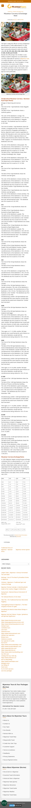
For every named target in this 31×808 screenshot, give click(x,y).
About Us (6, 720)
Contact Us (6, 723)
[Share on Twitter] (12, 530)
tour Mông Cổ (5, 665)
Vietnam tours (5, 626)
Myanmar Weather (8, 791)
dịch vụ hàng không (6, 659)
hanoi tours (4, 667)
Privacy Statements (9, 756)
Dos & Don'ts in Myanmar (10, 772)
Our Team (6, 727)
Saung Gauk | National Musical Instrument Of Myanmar (14, 593)
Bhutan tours (5, 637)
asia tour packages (6, 671)
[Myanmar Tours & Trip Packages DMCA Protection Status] (15, 805)
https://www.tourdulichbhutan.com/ (11, 646)
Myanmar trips (25, 58)
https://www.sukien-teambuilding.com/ (12, 652)
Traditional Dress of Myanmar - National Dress (6, 549)
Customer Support (8, 746)
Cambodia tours (5, 628)
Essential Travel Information (15, 11)
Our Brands (6, 730)
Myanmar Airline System (23, 549)
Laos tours (4, 629)
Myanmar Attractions (9, 785)
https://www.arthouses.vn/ (8, 657)
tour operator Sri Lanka (7, 641)
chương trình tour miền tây (8, 656)
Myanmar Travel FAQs (9, 737)
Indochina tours (5, 631)
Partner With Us (8, 733)
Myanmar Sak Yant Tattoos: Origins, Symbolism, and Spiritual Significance (14, 615)
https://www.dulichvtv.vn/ (8, 650)
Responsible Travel (9, 740)
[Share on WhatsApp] (7, 530)
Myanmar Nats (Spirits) (10, 782)
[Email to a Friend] (15, 530)
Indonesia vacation (6, 639)
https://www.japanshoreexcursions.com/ (12, 622)
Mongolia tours (5, 663)
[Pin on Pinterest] (18, 530)
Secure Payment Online (10, 760)
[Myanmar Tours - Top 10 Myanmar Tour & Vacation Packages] (16, 6)
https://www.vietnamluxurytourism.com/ (12, 624)
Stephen (21, 19)
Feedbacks (6, 753)
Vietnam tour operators (7, 635)
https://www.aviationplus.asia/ (9, 661)
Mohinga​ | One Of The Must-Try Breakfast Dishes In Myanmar (15, 578)
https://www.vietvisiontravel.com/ (10, 633)
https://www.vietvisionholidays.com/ (11, 644)
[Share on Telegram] (24, 530)
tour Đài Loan (5, 654)
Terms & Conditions (9, 750)
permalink (18, 536)
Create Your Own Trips (10, 743)
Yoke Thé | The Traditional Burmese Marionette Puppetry (14, 600)
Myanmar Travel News (10, 795)
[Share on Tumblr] (21, 530)
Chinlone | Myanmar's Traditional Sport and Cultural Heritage (13, 583)
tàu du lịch (4, 642)
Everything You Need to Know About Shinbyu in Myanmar (14, 610)
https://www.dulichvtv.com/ (9, 648)
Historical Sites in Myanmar (11, 778)
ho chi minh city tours (7, 669)
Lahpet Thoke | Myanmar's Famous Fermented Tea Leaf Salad (14, 573)
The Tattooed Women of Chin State (11, 597)
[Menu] (2, 5)
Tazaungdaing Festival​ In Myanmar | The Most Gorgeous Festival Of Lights (14, 605)
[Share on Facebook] (9, 530)
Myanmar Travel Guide (10, 788)
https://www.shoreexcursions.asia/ (11, 620)
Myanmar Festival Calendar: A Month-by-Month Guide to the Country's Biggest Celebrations (14, 588)
